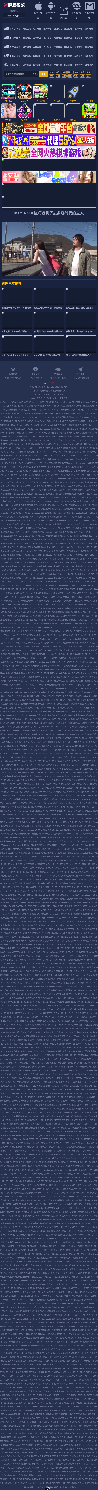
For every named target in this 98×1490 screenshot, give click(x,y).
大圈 (58, 76)
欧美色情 (47, 64)
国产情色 (78, 28)
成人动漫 (37, 28)
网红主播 (27, 28)
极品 (88, 72)
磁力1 (7, 64)
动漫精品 (58, 37)
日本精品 (78, 46)
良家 (76, 72)
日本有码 (27, 64)
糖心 (70, 72)
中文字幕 (16, 28)
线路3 (7, 46)
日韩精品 (68, 37)
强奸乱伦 (89, 55)
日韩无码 (16, 37)
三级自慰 (78, 55)
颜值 (82, 72)
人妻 (64, 76)
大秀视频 (89, 37)
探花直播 (68, 64)
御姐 (76, 76)
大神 (52, 72)
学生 (52, 76)
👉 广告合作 (49, 383)
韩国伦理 (68, 28)
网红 (88, 76)
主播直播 (37, 46)
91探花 (47, 46)
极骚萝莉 (68, 55)
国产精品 (37, 37)
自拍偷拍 (78, 37)
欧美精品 (27, 37)
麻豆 (64, 72)
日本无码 (89, 28)
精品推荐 (16, 46)
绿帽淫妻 (89, 64)
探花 (58, 72)
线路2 (7, 37)
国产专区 (16, 64)
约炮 (70, 76)
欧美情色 (47, 28)
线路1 (7, 28)
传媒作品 (58, 64)
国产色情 (27, 46)
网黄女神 (78, 64)
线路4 (7, 55)
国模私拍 (58, 28)
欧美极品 (27, 55)
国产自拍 (16, 55)
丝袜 (82, 76)
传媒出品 (58, 46)
